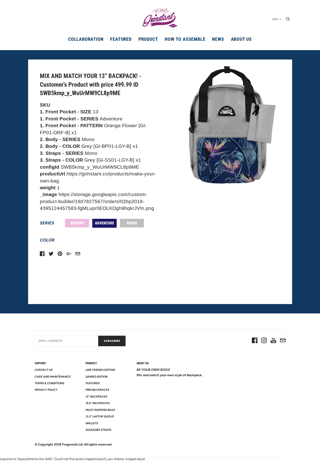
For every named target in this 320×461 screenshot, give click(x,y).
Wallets (92, 423)
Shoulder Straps (98, 429)
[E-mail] (283, 341)
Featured (120, 39)
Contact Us (43, 370)
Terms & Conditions (49, 383)
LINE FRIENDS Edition (100, 370)
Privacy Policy (46, 389)
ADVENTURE (104, 223)
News (218, 39)
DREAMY (77, 223)
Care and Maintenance (53, 376)
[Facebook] (254, 341)
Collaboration (85, 39)
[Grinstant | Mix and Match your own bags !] (160, 18)
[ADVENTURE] (104, 223)
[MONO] (132, 223)
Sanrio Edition (97, 376)
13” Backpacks (96, 396)
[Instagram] (264, 341)
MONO (132, 223)
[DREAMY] (77, 223)
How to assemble (185, 39)
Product (148, 39)
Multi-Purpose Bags (100, 410)
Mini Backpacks (97, 389)
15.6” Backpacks (98, 403)
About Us (241, 39)
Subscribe (112, 340)
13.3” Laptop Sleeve (100, 416)
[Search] (288, 20)
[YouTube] (273, 341)
